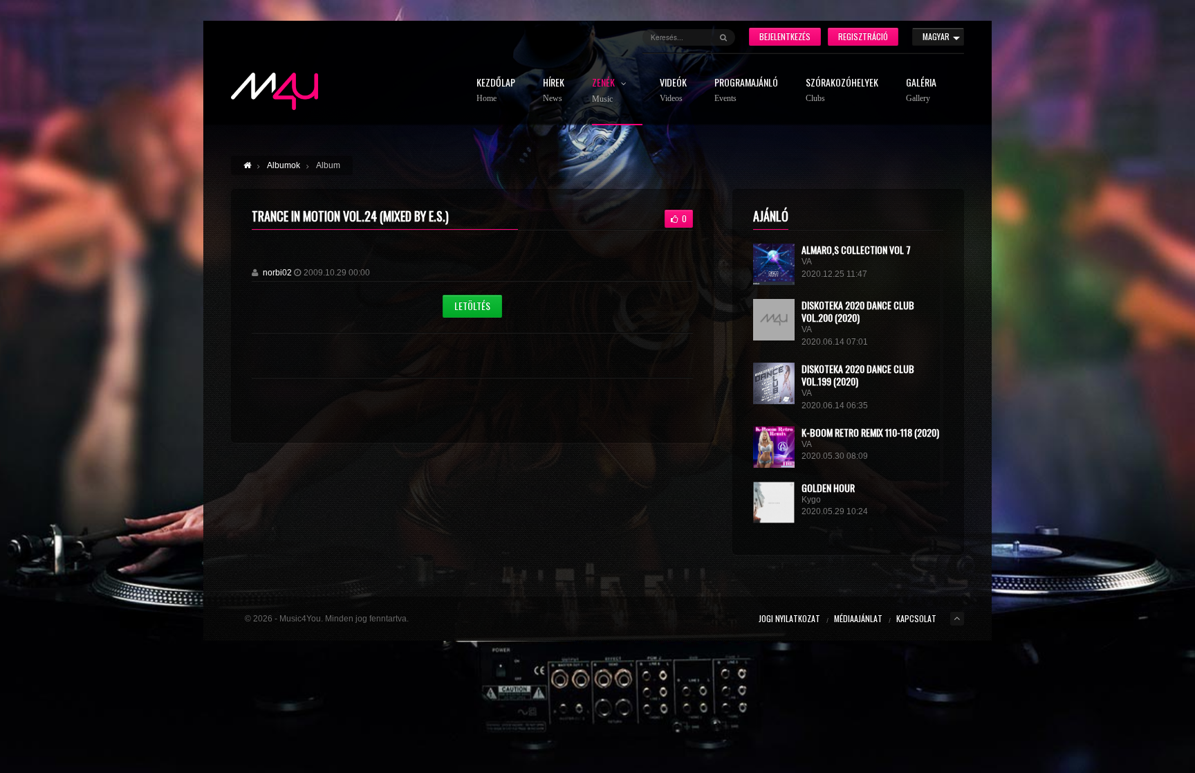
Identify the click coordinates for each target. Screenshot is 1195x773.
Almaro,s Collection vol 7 (856, 249)
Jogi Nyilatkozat (789, 618)
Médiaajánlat (858, 618)
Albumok (283, 165)
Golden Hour (828, 487)
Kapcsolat (916, 618)
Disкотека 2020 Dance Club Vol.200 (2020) (858, 311)
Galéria (921, 90)
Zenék (604, 91)
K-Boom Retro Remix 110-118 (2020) (870, 432)
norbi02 (277, 273)
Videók (673, 90)
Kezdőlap (495, 90)
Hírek (553, 90)
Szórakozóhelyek (842, 90)
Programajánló (746, 90)
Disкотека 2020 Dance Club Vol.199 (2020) (858, 374)
